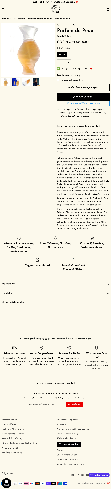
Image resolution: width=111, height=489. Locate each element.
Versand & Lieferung (12, 438)
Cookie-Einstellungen (67, 455)
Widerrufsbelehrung (66, 438)
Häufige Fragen (9, 424)
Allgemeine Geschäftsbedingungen (73, 429)
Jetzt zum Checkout (83, 97)
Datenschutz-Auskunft (67, 460)
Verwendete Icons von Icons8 (70, 464)
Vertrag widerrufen (68, 444)
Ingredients (8, 284)
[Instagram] (82, 475)
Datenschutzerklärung (67, 434)
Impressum (62, 424)
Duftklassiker (18, 19)
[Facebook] (72, 475)
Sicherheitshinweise (12, 302)
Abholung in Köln (10, 448)
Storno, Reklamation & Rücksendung (20, 443)
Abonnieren (74, 404)
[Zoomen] (28, 50)
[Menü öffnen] (5, 9)
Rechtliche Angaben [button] (67, 420)
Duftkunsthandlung (90, 484)
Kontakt (60, 450)
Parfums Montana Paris (40, 19)
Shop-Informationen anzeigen (75, 116)
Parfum (5, 19)
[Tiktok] (78, 475)
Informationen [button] (9, 420)
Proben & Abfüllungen (13, 429)
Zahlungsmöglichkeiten (13, 434)
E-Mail (32, 407)
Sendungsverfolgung (12, 453)
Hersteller (7, 293)
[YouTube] (87, 475)
